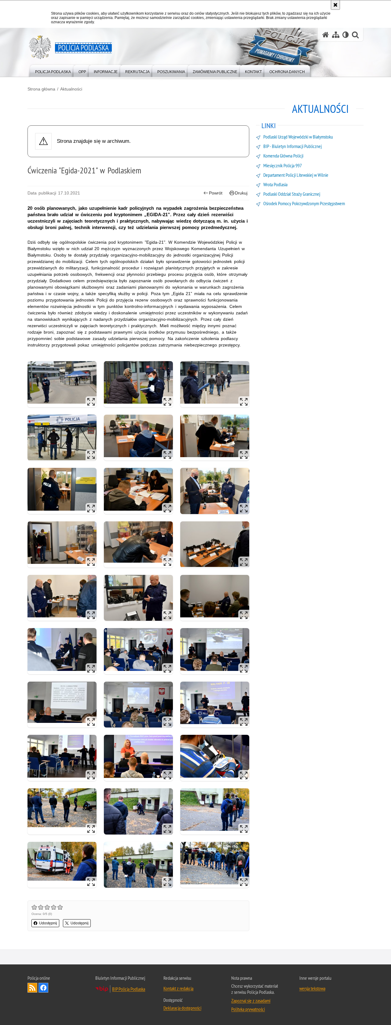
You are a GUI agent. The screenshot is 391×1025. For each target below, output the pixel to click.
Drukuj (241, 193)
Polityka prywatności (248, 1009)
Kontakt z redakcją (178, 988)
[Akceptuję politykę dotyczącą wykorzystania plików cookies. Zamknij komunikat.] (335, 5)
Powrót (215, 193)
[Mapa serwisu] (335, 35)
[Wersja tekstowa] (345, 35)
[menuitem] (53, 70)
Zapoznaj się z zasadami (250, 1000)
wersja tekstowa (312, 988)
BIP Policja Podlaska (128, 989)
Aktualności (71, 89)
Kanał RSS (32, 988)
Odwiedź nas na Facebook (43, 988)
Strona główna (41, 89)
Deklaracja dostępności (182, 1008)
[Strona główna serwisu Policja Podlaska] (325, 35)
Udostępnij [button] (48, 923)
